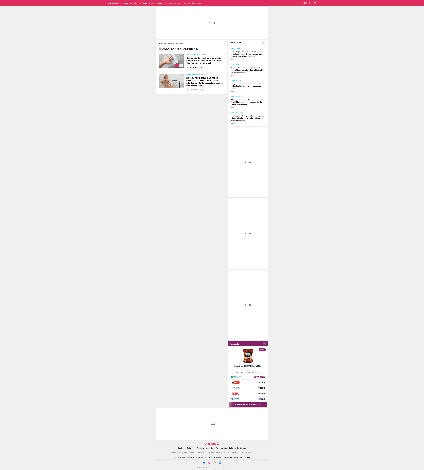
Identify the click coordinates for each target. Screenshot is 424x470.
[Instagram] (209, 462)
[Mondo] (176, 452)
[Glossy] (249, 452)
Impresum (177, 457)
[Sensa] (219, 452)
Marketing (240, 457)
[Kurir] (184, 452)
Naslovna (162, 44)
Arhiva (247, 457)
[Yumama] (113, 3)
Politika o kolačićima (214, 457)
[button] (192, 67)
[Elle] (226, 452)
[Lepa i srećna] (211, 452)
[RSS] (214, 462)
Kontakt (203, 457)
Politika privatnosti (229, 457)
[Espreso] (192, 452)
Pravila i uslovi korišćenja (191, 457)
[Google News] (220, 462)
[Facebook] (204, 462)
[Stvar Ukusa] (201, 452)
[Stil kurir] (242, 452)
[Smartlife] (235, 452)
